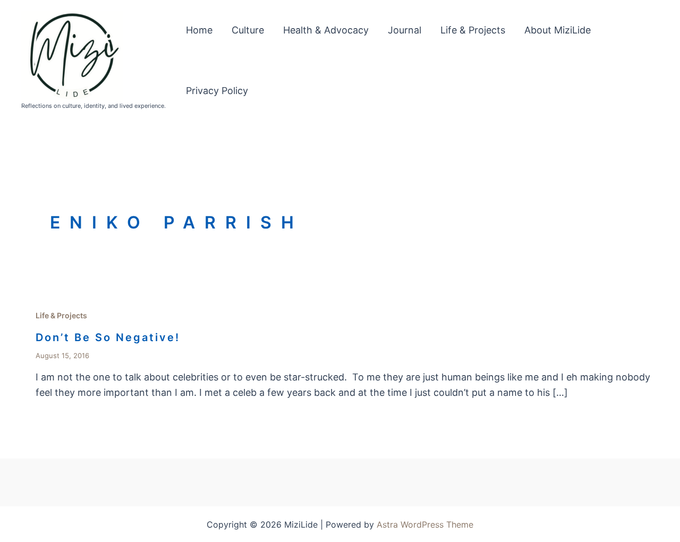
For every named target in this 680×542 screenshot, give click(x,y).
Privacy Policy (217, 90)
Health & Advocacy (326, 30)
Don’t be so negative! (108, 337)
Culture (248, 30)
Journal (404, 30)
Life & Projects (472, 30)
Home (199, 30)
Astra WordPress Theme (425, 524)
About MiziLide (557, 30)
